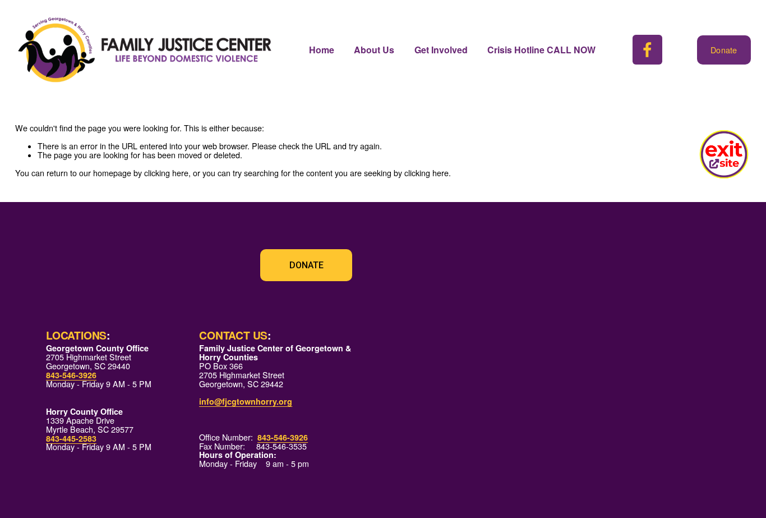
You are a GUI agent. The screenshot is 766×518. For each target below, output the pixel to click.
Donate (723, 50)
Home (321, 50)
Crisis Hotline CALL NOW (541, 50)
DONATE (306, 265)
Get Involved (441, 50)
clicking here (166, 172)
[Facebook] (647, 50)
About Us (374, 50)
